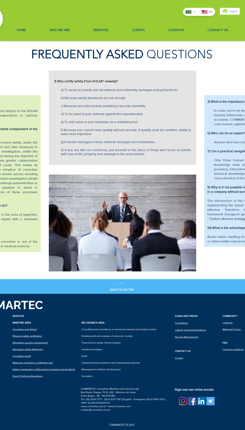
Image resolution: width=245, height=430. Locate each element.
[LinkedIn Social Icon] (201, 401)
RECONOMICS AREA (93, 322)
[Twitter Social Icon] (210, 401)
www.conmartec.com (119, 406)
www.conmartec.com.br (93, 406)
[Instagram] (183, 401)
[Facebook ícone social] (192, 401)
